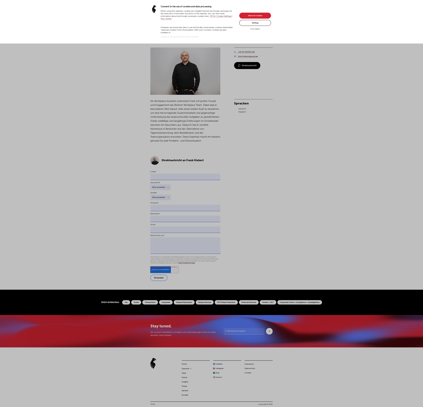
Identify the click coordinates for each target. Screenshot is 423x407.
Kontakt (185, 395)
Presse (184, 386)
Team (184, 373)
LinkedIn (219, 364)
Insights (185, 382)
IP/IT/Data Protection (226, 302)
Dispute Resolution (184, 302)
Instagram (220, 368)
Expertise (185, 369)
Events (184, 377)
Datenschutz (250, 368)
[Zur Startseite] (153, 363)
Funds (136, 302)
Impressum (249, 364)
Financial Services (248, 302)
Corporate (166, 302)
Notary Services (204, 302)
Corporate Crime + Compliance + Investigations (299, 302)
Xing (217, 373)
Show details (255, 29)
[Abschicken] (269, 331)
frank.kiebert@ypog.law (248, 56)
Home (184, 364)
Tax (126, 302)
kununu (219, 377)
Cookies (248, 373)
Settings (255, 23)
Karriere (185, 391)
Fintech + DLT (268, 302)
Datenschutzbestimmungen (186, 263)
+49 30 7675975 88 (246, 52)
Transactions (150, 302)
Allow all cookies (255, 16)
